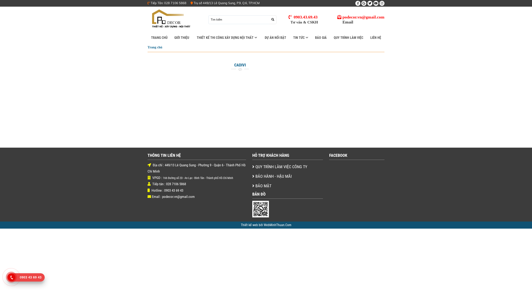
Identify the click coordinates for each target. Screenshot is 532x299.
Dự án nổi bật (275, 38)
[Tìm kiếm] (272, 19)
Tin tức (299, 38)
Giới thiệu (181, 38)
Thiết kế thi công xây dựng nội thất (225, 38)
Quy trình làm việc (348, 38)
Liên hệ (375, 38)
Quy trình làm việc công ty (281, 166)
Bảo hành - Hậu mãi (273, 176)
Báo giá (321, 38)
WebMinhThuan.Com (277, 225)
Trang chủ (159, 38)
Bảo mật (263, 186)
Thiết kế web (250, 225)
